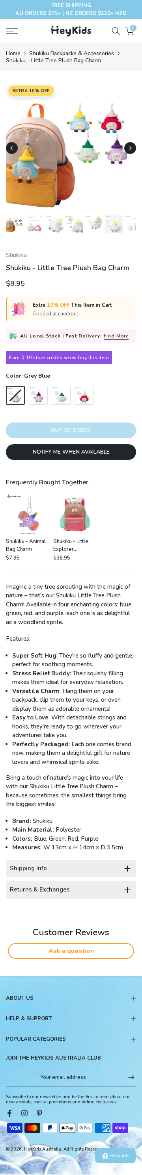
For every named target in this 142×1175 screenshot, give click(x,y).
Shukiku (16, 255)
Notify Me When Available (71, 452)
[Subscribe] (127, 1077)
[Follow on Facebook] (9, 1113)
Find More (116, 336)
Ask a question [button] (71, 951)
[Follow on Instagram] (24, 1113)
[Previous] (12, 148)
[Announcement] (71, 9)
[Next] (130, 148)
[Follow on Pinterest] (39, 1113)
